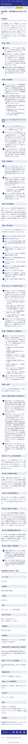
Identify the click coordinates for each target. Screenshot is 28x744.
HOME (2, 737)
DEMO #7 (18, 7)
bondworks (6, 4)
